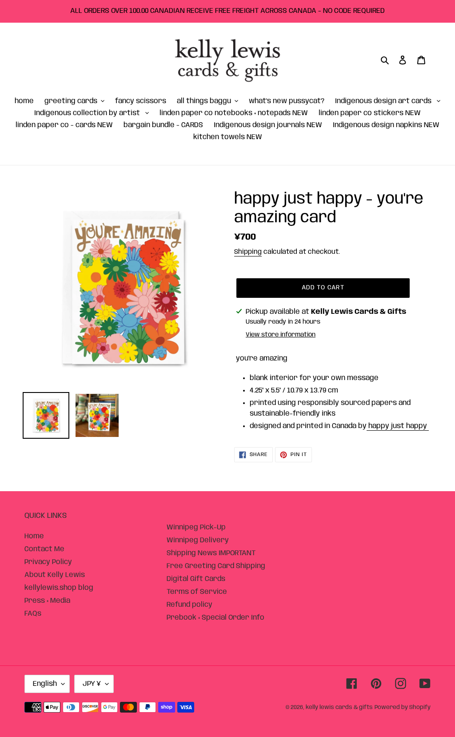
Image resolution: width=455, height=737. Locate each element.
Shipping (248, 252)
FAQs (32, 613)
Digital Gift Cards (196, 579)
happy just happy (398, 426)
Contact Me (44, 549)
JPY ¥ (92, 684)
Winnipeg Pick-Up (196, 527)
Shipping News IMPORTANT (211, 553)
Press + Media (47, 601)
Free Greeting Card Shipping (216, 566)
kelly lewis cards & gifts (339, 707)
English (45, 684)
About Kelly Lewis (54, 575)
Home (34, 536)
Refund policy (189, 605)
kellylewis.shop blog (58, 588)
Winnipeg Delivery (198, 540)
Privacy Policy (48, 562)
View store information (280, 335)
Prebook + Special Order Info (215, 617)
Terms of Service (197, 592)
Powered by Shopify (403, 707)
